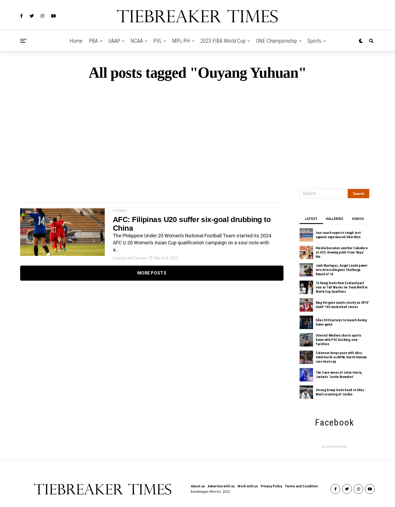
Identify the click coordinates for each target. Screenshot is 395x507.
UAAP (114, 41)
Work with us (248, 486)
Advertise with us (221, 486)
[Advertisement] (197, 132)
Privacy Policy (271, 486)
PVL (157, 41)
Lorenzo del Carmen (130, 258)
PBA (93, 41)
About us (198, 486)
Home (76, 41)
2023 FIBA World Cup (223, 41)
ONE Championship (276, 41)
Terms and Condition (301, 486)
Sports (314, 41)
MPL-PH (181, 41)
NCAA (137, 41)
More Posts (151, 273)
